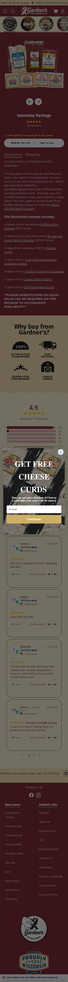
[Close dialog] (60, 452)
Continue (34, 519)
